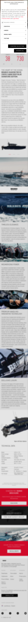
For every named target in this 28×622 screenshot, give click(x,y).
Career (6, 30)
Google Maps (7, 34)
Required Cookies (9, 22)
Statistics (7, 26)
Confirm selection (17, 46)
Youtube (6, 38)
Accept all (20, 51)
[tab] (14, 22)
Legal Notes (16, 18)
